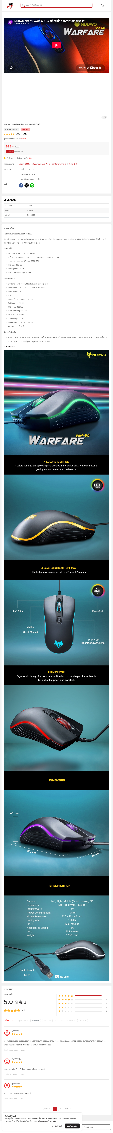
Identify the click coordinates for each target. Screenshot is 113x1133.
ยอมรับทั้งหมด (72, 1126)
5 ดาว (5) (35, 1020)
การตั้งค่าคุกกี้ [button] (57, 1126)
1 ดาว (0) (82, 1020)
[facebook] (21, 186)
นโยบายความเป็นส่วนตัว (47, 1121)
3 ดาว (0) (59, 1020)
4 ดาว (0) (47, 1020)
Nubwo (23, 138)
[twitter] (26, 186)
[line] (32, 186)
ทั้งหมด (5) (9, 1020)
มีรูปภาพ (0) (23, 1020)
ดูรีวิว (25, 134)
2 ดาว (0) (71, 1020)
